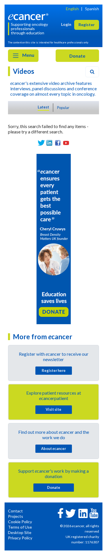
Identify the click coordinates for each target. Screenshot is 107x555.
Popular (63, 107)
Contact (15, 510)
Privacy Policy (20, 537)
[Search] (92, 71)
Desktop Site (19, 532)
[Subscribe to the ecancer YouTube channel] (94, 512)
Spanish (92, 8)
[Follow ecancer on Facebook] (60, 512)
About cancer (53, 448)
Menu (27, 55)
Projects (15, 516)
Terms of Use (20, 527)
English (72, 8)
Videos (23, 71)
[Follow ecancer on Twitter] (70, 512)
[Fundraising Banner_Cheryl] (54, 238)
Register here (54, 370)
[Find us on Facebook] (57, 142)
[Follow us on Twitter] (41, 142)
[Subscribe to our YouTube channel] (66, 142)
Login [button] (66, 24)
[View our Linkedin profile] (49, 142)
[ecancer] (29, 16)
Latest (43, 107)
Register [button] (86, 24)
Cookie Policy (20, 521)
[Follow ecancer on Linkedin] (83, 512)
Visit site (53, 409)
